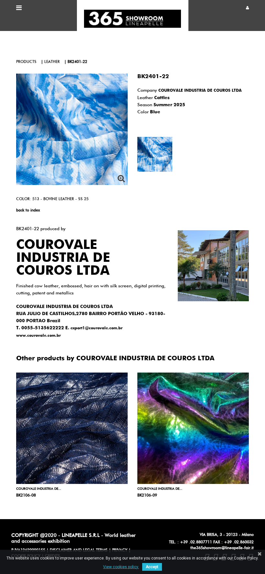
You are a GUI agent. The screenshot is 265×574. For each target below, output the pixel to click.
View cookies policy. (121, 567)
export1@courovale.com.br (96, 328)
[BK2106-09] (193, 428)
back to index (28, 210)
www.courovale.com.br (38, 336)
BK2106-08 (26, 495)
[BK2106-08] (72, 428)
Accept (152, 567)
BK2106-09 (147, 495)
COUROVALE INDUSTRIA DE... (38, 488)
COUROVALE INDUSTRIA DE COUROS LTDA (200, 91)
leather (52, 62)
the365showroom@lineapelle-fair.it (222, 548)
